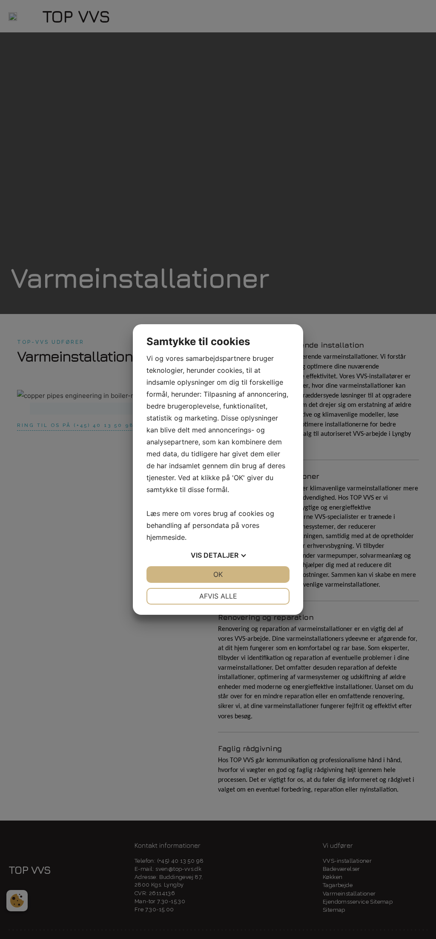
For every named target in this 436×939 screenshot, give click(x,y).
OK (218, 574)
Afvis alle (218, 596)
